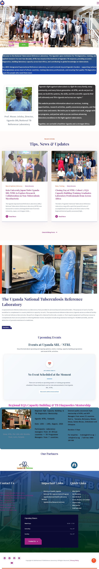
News (56, 186)
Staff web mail (76, 508)
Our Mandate (76, 494)
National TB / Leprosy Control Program (56, 494)
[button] (3, 26)
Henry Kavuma (29, 186)
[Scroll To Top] (93, 560)
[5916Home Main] (74, 166)
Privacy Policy (74, 560)
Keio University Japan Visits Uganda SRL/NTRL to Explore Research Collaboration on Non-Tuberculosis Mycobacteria (23, 194)
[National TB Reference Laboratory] (2, 3)
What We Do (76, 491)
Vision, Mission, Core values (81, 500)
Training (61, 186)
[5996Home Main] (25, 166)
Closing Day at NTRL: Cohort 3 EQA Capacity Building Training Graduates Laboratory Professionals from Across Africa (73, 194)
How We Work (76, 497)
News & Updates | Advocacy (14, 186)
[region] (49, 26)
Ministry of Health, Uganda (52, 491)
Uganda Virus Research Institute (54, 502)
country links (76, 502)
